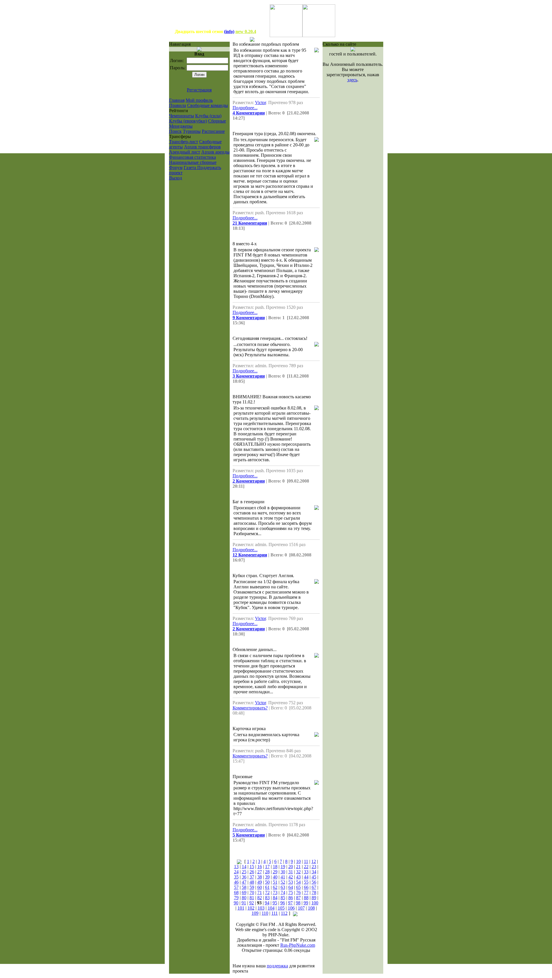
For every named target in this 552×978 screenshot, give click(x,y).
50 (267, 882)
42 (290, 876)
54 (298, 882)
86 (290, 897)
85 (283, 897)
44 (306, 876)
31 (290, 871)
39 (267, 876)
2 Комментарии (249, 481)
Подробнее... (245, 107)
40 (275, 876)
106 (291, 908)
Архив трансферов (202, 146)
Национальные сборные (192, 162)
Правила (177, 105)
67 (314, 887)
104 (271, 908)
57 (236, 887)
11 (306, 861)
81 (252, 897)
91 (243, 902)
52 (283, 882)
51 (275, 882)
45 (314, 876)
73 (275, 892)
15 (252, 866)
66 (306, 887)
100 (314, 902)
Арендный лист (184, 152)
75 (290, 892)
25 (244, 871)
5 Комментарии (249, 834)
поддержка (277, 965)
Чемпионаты (181, 115)
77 (306, 892)
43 (298, 876)
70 (252, 892)
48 (252, 882)
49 (259, 882)
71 (259, 892)
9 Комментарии (249, 317)
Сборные (217, 120)
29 (275, 871)
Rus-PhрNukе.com (297, 945)
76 (298, 892)
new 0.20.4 (245, 31)
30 (283, 871)
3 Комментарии (249, 376)
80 (244, 897)
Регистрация (199, 89)
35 (236, 876)
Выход (175, 177)
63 (283, 887)
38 (259, 876)
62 (275, 887)
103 (261, 908)
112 (284, 913)
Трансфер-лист (183, 141)
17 (267, 866)
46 (236, 882)
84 (275, 897)
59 (252, 887)
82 (259, 897)
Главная (177, 100)
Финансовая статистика (192, 157)
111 (274, 913)
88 (306, 897)
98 (298, 902)
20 (290, 866)
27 (259, 871)
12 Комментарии (250, 554)
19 (283, 866)
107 (301, 908)
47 (244, 882)
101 (240, 908)
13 (236, 866)
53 (290, 882)
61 (267, 887)
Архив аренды (215, 152)
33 (306, 871)
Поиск (175, 131)
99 (306, 902)
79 (236, 897)
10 (298, 861)
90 (236, 902)
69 (244, 892)
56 (314, 882)
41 (283, 876)
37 (252, 876)
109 (255, 913)
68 (236, 892)
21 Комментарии (250, 223)
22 (306, 866)
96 (282, 902)
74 (283, 892)
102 (251, 908)
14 (244, 866)
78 (314, 892)
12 (313, 861)
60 (259, 887)
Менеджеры (181, 126)
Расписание (213, 131)
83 (267, 897)
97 (290, 902)
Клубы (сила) (208, 115)
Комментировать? (250, 707)
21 (298, 866)
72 (267, 892)
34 (314, 871)
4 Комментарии (249, 112)
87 (298, 897)
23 (314, 866)
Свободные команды (207, 105)
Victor (260, 102)
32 (298, 871)
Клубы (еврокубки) (188, 120)
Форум (176, 167)
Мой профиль (199, 100)
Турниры (192, 131)
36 (244, 876)
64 (290, 887)
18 (275, 866)
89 (314, 897)
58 (244, 887)
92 (251, 902)
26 (252, 871)
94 (267, 902)
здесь (352, 79)
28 (267, 871)
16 (259, 866)
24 (236, 871)
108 (311, 908)
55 (306, 882)
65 (298, 887)
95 (275, 902)
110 (265, 913)
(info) (229, 31)
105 (281, 908)
